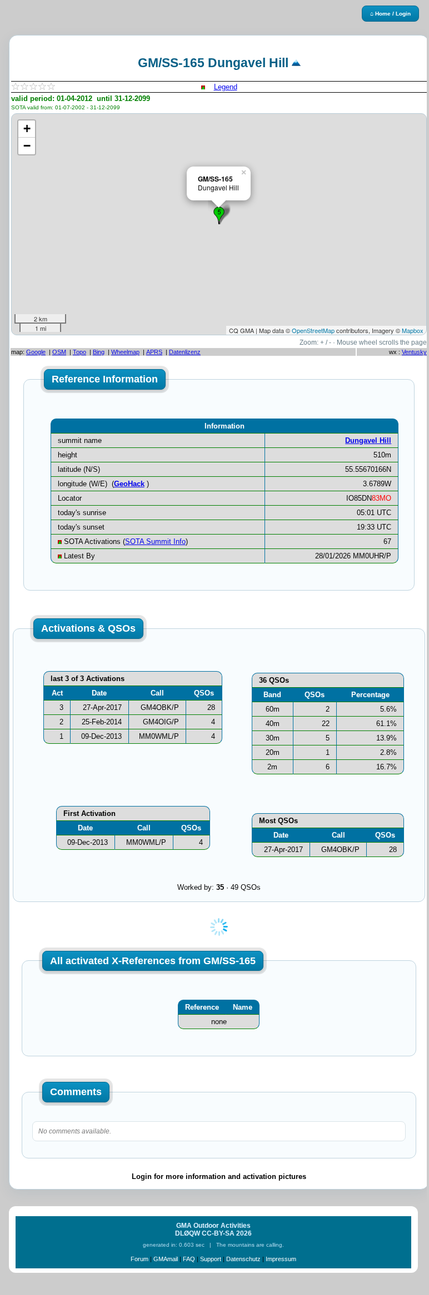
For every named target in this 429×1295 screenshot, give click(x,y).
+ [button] (27, 128)
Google (36, 352)
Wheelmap (125, 352)
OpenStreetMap (313, 330)
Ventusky (414, 352)
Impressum (281, 1259)
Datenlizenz (185, 352)
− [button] (27, 146)
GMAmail (165, 1259)
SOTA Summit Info (155, 541)
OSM (59, 352)
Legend (225, 87)
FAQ (189, 1259)
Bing (98, 352)
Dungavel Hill (368, 440)
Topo (79, 352)
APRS (154, 352)
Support (210, 1259)
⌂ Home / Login (390, 14)
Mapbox (412, 330)
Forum (139, 1259)
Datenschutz (243, 1259)
